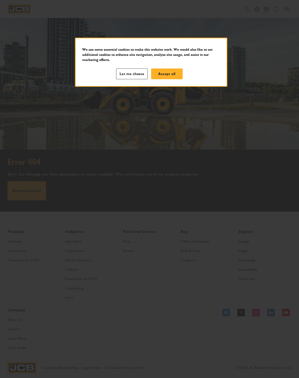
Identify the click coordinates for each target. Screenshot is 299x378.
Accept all (167, 74)
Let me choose (132, 74)
